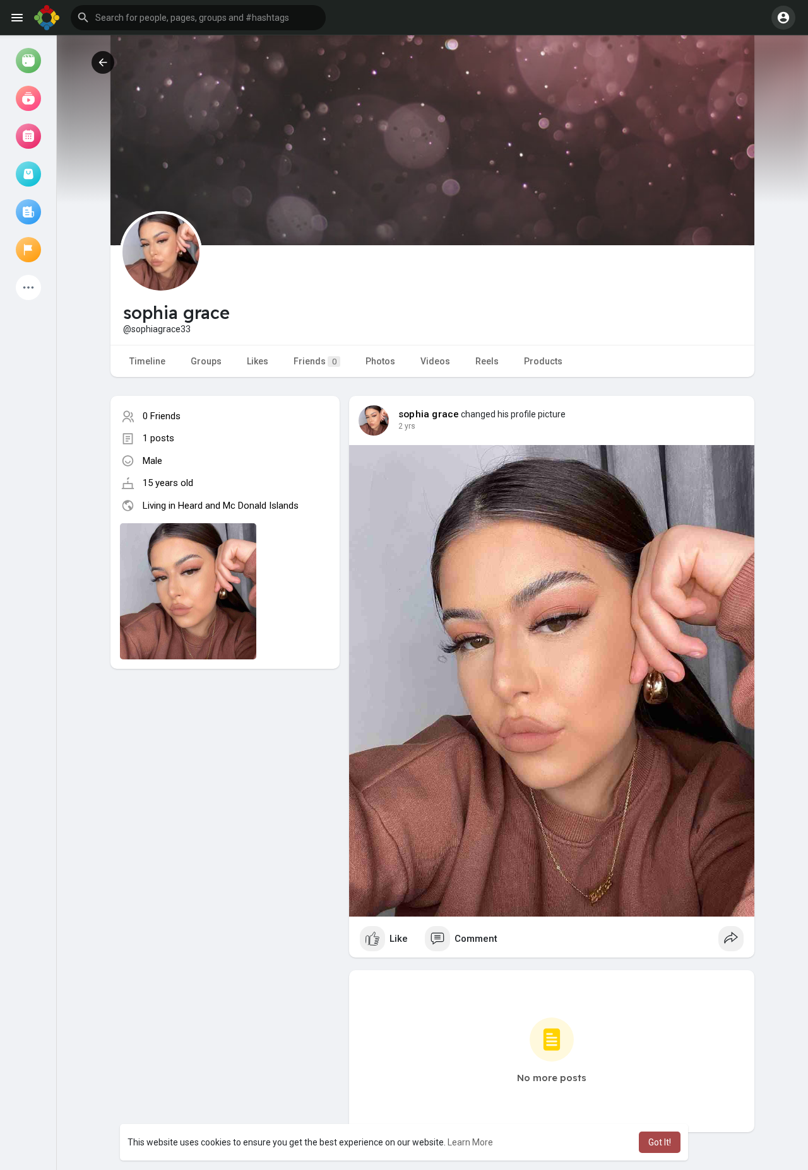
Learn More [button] (470, 1142)
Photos (380, 361)
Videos (435, 361)
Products (543, 361)
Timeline (147, 361)
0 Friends (162, 416)
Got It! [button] (659, 1142)
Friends (315, 361)
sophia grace (428, 414)
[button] (198, 17)
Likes (257, 361)
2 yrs (406, 426)
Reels (487, 361)
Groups (206, 361)
